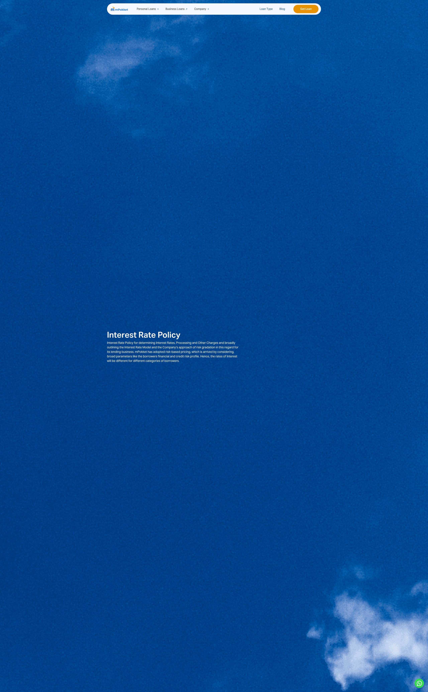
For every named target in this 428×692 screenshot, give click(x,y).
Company (200, 9)
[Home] (119, 9)
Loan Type (266, 9)
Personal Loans (146, 9)
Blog (282, 9)
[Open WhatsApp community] (419, 683)
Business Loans (175, 9)
